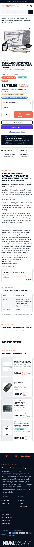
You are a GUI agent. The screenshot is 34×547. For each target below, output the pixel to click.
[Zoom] (29, 28)
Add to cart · (24, 115)
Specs (13, 163)
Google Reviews (23, 506)
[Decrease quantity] (3, 115)
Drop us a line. (21, 330)
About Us (21, 500)
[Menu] (3, 5)
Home (3, 18)
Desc (6, 163)
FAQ (20, 163)
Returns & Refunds (6, 517)
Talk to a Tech (5, 503)
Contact (20, 503)
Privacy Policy (5, 523)
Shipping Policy (6, 514)
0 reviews (15, 74)
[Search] (30, 12)
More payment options (17, 132)
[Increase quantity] (11, 115)
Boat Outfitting (11, 18)
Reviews (28, 163)
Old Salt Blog (5, 500)
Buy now (16, 122)
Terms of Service (6, 520)
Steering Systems (22, 18)
